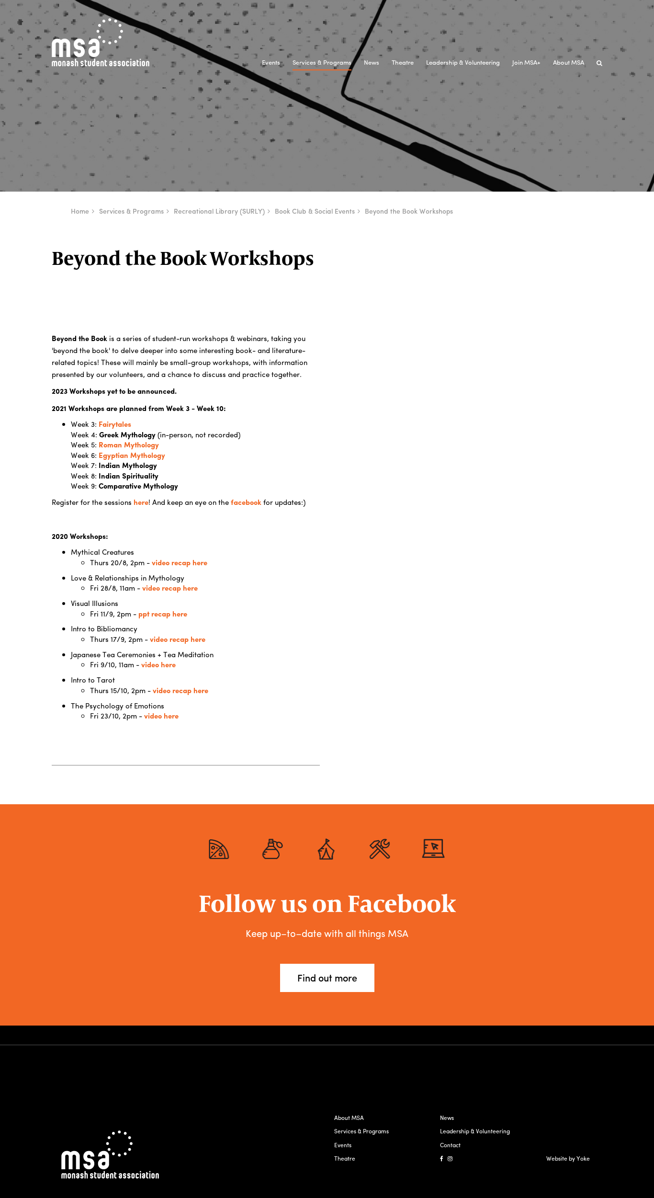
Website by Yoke (568, 1158)
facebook (246, 502)
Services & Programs (322, 62)
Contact (450, 1145)
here (141, 502)
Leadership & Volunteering (463, 62)
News (371, 62)
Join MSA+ (526, 62)
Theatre (403, 62)
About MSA (568, 62)
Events (271, 62)
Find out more (327, 977)
